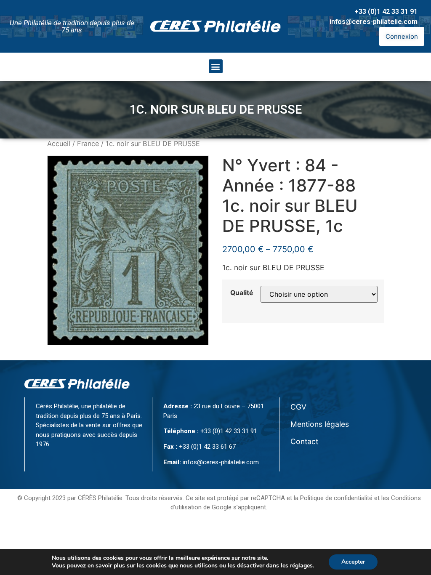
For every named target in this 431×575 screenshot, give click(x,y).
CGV (298, 406)
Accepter (353, 562)
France (88, 143)
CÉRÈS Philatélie (100, 498)
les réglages (297, 566)
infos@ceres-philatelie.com (374, 22)
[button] (216, 66)
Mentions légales (319, 424)
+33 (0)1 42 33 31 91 (386, 12)
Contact (304, 441)
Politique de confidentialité (336, 498)
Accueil (58, 143)
